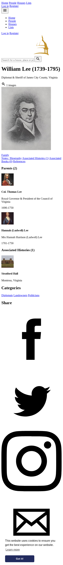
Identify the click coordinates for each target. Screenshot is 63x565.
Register (14, 6)
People (12, 2)
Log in (5, 6)
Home (4, 2)
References (19, 161)
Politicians (33, 295)
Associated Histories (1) (35, 158)
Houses (21, 2)
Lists (28, 2)
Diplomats (7, 295)
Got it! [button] (19, 558)
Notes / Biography (11, 158)
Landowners (20, 295)
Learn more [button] (13, 549)
